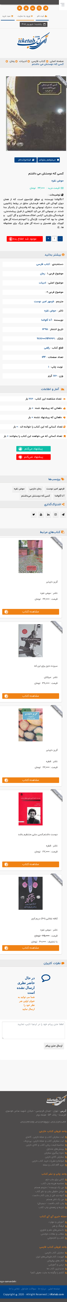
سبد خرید (6, 16)
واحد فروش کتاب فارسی (52, 1247)
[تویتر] (19, 8)
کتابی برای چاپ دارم (55, 1179)
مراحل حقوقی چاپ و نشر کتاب (49, 1191)
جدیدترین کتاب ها (55, 1268)
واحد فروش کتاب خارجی (52, 1131)
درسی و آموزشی (56, 1264)
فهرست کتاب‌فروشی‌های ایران (50, 1256)
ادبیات (23, 61)
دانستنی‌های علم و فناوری (52, 1230)
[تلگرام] (45, 8)
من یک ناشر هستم (55, 1199)
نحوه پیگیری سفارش (54, 1153)
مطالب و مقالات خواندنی (52, 1234)
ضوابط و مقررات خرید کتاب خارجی (48, 1161)
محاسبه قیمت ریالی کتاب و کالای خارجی (45, 1145)
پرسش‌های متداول (55, 1149)
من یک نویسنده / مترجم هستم (49, 1187)
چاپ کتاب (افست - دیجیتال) (51, 1203)
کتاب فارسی (38, 61)
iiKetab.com (56, 1294)
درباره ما (42, 1288)
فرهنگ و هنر (58, 1226)
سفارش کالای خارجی (54, 1157)
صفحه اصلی (57, 61)
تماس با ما (14, 1288)
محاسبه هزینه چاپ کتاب (52, 1183)
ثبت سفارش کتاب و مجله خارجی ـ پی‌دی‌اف (44, 1141)
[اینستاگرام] (39, 8)
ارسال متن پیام (54, 1046)
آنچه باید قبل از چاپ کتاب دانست (48, 1195)
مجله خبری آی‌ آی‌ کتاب (53, 1216)
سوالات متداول (28, 1288)
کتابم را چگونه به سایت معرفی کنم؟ (47, 1272)
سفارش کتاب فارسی (54, 1252)
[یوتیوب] (26, 8)
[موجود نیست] (35, 113)
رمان (12, 61)
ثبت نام (41, 16)
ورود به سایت (24, 16)
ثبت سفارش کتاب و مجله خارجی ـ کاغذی (45, 1137)
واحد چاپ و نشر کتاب (54, 1174)
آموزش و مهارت (56, 1222)
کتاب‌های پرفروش (55, 1260)
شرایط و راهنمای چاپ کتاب (51, 1207)
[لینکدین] (32, 8)
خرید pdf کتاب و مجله (53, 1165)
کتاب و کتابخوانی (55, 1238)
